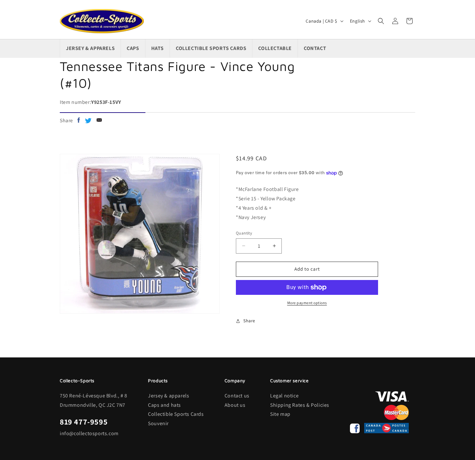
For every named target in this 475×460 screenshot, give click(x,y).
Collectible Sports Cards (176, 414)
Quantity (244, 233)
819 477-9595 (84, 421)
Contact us (237, 395)
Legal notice (284, 395)
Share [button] (249, 321)
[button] (381, 21)
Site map (280, 414)
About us (235, 405)
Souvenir (158, 423)
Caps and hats (164, 405)
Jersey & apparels (168, 395)
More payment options (307, 302)
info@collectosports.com (89, 433)
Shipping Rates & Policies (299, 405)
